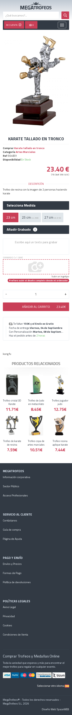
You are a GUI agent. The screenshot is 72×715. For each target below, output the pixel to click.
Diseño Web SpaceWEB (55, 709)
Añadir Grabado (19, 229)
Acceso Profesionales (15, 495)
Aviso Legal (9, 607)
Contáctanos (10, 520)
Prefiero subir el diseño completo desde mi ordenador (38, 280)
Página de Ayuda (12, 539)
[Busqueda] (65, 15)
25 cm (30, 217)
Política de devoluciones (17, 582)
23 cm (10, 217)
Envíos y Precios (12, 564)
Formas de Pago (12, 573)
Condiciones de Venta (15, 634)
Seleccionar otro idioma (51, 686)
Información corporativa (16, 477)
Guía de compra (12, 530)
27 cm (52, 217)
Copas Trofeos (36, 6)
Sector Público (11, 486)
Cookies (7, 625)
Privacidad (9, 616)
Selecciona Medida (21, 205)
